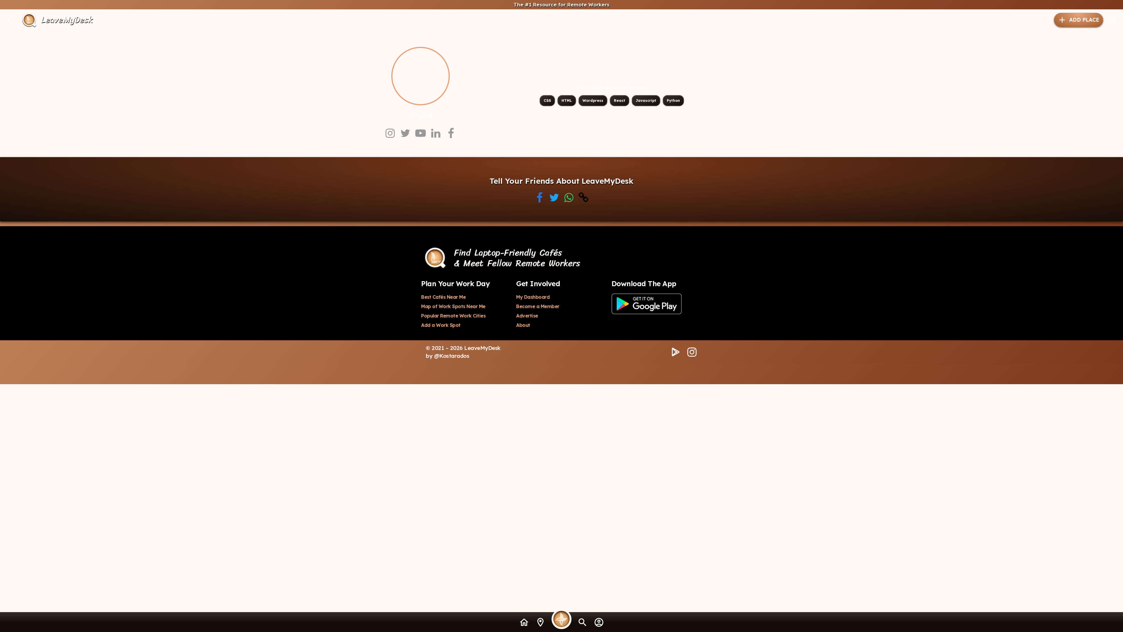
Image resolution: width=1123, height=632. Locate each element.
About (523, 325)
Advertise (527, 316)
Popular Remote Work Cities (453, 316)
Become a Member (537, 306)
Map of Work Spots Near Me (453, 306)
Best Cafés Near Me (443, 297)
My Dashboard (533, 297)
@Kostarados (451, 355)
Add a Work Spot (441, 325)
